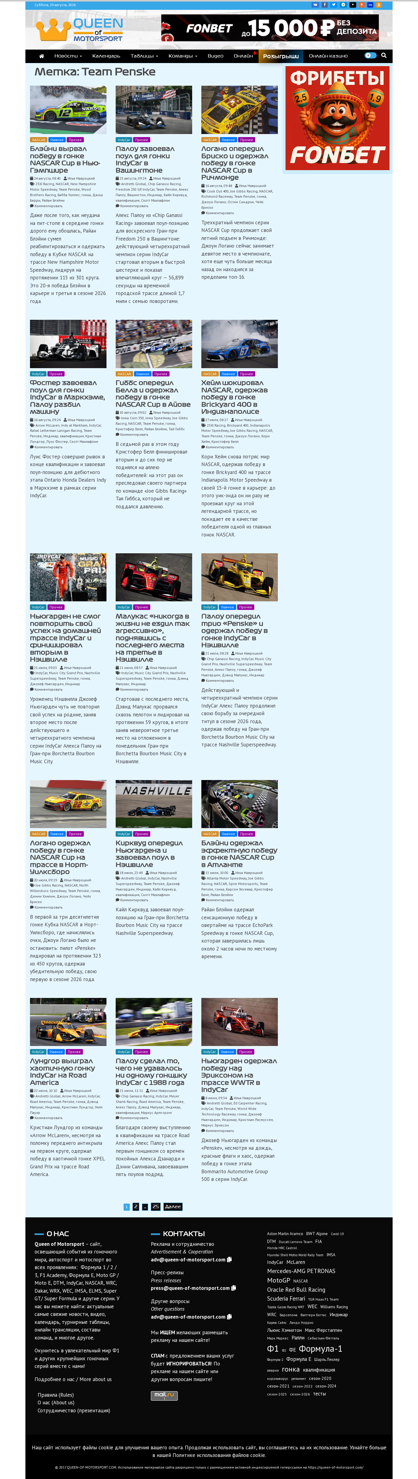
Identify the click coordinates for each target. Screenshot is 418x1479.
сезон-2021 (278, 1386)
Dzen (352, 5)
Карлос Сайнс (276, 1322)
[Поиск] (384, 55)
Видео (215, 56)
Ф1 (273, 1348)
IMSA (331, 1254)
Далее (173, 1206)
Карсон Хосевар (239, 889)
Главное (57, 139)
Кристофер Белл (129, 429)
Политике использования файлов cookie (219, 1455)
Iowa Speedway (158, 418)
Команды (181, 56)
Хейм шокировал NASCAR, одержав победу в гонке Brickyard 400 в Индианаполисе (234, 397)
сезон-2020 (320, 1378)
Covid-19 (337, 1234)
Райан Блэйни (53, 200)
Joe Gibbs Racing (244, 191)
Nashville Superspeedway (240, 664)
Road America (41, 1101)
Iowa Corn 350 (132, 418)
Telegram (343, 5)
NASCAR (38, 139)
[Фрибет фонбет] (338, 168)
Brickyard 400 (237, 425)
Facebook (325, 5)
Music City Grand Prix (66, 672)
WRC (272, 1314)
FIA (318, 1241)
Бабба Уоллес (69, 194)
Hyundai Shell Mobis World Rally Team (295, 1255)
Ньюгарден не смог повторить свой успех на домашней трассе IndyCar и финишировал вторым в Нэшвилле (65, 638)
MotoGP (278, 1280)
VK (315, 5)
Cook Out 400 (218, 191)
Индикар (154, 194)
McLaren (295, 1262)
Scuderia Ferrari (286, 1298)
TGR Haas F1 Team (323, 1299)
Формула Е (298, 1359)
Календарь (106, 56)
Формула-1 (321, 1348)
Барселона (288, 1315)
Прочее (75, 139)
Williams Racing (334, 1306)
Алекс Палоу (225, 669)
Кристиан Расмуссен (255, 1119)
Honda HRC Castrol (282, 1248)
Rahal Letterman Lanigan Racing (56, 430)
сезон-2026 (300, 1394)
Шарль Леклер (327, 1359)
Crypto (379, 5)
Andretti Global (133, 183)
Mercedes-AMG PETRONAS (301, 1271)
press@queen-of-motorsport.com (190, 1288)
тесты (319, 1393)
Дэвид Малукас (235, 675)
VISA (370, 5)
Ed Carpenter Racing (250, 1103)
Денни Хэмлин (42, 896)
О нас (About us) (56, 1402)
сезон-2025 (277, 1394)
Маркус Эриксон (215, 1125)
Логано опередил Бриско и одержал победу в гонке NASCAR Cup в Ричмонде (234, 163)
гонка (86, 194)
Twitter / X (333, 5)
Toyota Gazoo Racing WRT (285, 1307)
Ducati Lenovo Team (295, 1241)
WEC (312, 1306)
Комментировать (48, 206)
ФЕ (292, 1349)
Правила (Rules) (56, 1394)
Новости (66, 56)
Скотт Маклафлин (155, 200)
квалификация (128, 200)
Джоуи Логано (213, 202)
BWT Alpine (317, 1233)
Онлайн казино (328, 56)
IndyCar (124, 139)
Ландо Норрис (301, 1322)
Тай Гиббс (177, 429)
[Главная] (42, 56)
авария (273, 1370)
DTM (271, 1241)
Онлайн (243, 56)
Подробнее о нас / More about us (73, 1379)
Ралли (298, 1337)
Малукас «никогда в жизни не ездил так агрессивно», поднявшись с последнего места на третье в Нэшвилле (153, 638)
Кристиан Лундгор (77, 1107)
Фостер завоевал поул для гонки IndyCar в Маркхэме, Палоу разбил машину (67, 397)
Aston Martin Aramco (285, 1233)
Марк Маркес (278, 1338)
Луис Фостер (57, 441)
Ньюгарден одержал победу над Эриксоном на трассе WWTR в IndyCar (239, 1075)
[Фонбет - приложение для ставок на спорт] (270, 39)
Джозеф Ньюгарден (47, 684)
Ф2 (284, 1350)
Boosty (362, 5)
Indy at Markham (74, 425)
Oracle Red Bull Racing (296, 1289)
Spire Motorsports (243, 883)
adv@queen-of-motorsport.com (188, 1259)
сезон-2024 (325, 1386)
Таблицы (142, 56)
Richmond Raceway (217, 196)
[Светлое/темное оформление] (370, 55)
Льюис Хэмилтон (284, 1330)
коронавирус (277, 1378)
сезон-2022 (302, 1386)
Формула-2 (275, 1360)
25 (156, 1206)
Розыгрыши (281, 56)
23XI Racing (44, 183)
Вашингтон (136, 194)
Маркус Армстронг (156, 1112)
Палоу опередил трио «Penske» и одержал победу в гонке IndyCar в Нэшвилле (234, 630)
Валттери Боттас (313, 1315)
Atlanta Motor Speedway (227, 878)
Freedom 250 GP (128, 189)
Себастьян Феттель (323, 1338)
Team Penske (69, 189)
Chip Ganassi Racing (164, 183)
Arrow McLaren (47, 425)
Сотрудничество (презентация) (74, 1410)
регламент (298, 1378)
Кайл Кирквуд (175, 194)
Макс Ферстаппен (323, 1330)
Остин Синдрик (241, 202)
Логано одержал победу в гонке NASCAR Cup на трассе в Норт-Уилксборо (60, 857)
